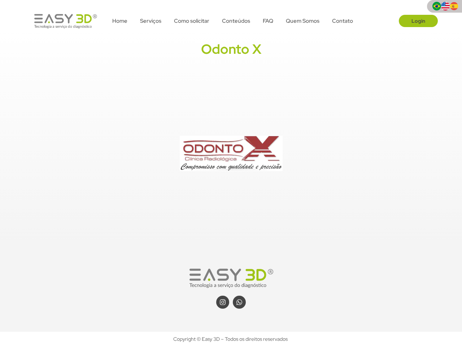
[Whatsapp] (239, 302)
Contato (342, 21)
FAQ (268, 21)
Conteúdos (236, 21)
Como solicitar (191, 21)
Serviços (150, 21)
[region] (93, 295)
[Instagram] (222, 302)
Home (119, 21)
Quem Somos (302, 21)
